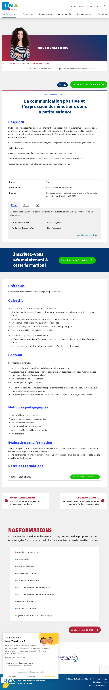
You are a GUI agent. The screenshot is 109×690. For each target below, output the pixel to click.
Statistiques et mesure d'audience (19, 666)
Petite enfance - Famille (54, 94)
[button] (5, 685)
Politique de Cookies (98, 679)
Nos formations (9, 14)
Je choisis (30, 677)
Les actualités (64, 14)
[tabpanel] (54, 223)
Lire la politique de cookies (15, 657)
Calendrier (102, 14)
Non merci (12, 677)
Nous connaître (84, 14)
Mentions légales (100, 682)
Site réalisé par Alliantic (97, 685)
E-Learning (28, 14)
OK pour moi (49, 677)
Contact (96, 6)
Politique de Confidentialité (77, 679)
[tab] (14, 205)
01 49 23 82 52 (79, 6)
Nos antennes (45, 14)
